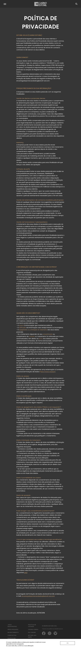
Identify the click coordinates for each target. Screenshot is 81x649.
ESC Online (32, 632)
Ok (67, 643)
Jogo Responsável (12, 625)
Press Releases (13, 629)
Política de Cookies (32, 625)
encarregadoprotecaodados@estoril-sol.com (38, 596)
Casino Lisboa (33, 629)
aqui (25, 573)
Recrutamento (13, 632)
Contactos (12, 635)
